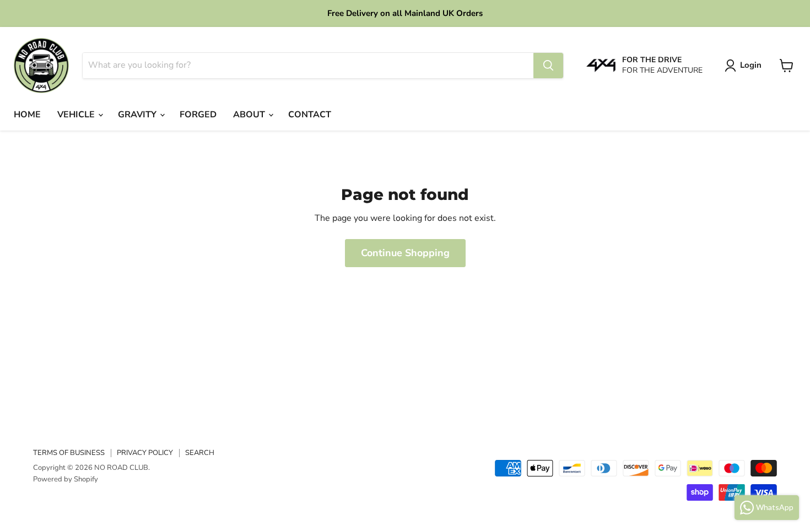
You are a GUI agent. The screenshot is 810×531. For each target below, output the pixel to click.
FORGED (198, 115)
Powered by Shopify (65, 479)
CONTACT (309, 115)
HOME (27, 115)
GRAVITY (138, 115)
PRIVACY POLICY (145, 453)
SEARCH (199, 453)
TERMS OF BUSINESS (69, 453)
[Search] (548, 65)
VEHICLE (77, 115)
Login (751, 65)
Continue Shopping (405, 252)
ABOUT (250, 115)
